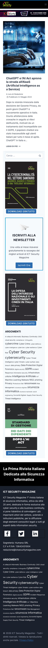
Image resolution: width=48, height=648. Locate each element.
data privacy (15, 365)
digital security (19, 369)
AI (6, 337)
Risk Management (33, 609)
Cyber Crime (24, 344)
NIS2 (31, 380)
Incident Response (37, 595)
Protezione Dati (18, 383)
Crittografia (28, 340)
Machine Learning (13, 380)
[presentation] (24, 47)
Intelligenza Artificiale (24, 376)
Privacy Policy (26, 640)
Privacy (8, 383)
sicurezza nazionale (25, 392)
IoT (37, 376)
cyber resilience (31, 347)
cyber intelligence (11, 347)
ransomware (30, 383)
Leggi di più (13, 146)
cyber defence (36, 344)
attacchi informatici (14, 337)
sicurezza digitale (21, 387)
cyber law (21, 347)
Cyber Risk (22, 577)
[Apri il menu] (45, 5)
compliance (20, 340)
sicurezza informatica (28, 612)
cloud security (10, 340)
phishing (38, 380)
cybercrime (11, 343)
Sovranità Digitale (19, 395)
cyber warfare (30, 362)
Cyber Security (22, 352)
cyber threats (19, 362)
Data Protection (28, 365)
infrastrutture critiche (27, 598)
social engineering (22, 617)
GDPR (28, 368)
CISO (40, 337)
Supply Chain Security (34, 395)
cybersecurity (15, 357)
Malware (25, 380)
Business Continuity (29, 337)
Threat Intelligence (13, 398)
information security (20, 373)
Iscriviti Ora (24, 265)
